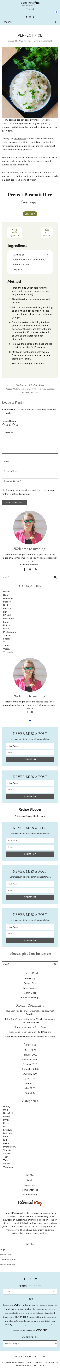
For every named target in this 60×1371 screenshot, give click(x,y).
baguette (6, 1305)
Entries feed (30, 1185)
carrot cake (23, 1309)
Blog (5, 595)
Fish (5, 611)
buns (17, 1309)
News (6, 628)
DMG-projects (50, 1362)
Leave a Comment (43, 40)
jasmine (50, 388)
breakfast (10, 1309)
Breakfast (8, 598)
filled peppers (40, 1313)
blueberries (43, 1305)
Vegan (41, 385)
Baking (6, 591)
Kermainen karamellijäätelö (18, 1036)
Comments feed (30, 1189)
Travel (6, 645)
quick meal (28, 1325)
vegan (41, 1329)
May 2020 (30, 1088)
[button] (48, 254)
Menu (32, 9)
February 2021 (30, 1054)
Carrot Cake (30, 992)
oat (42, 1321)
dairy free (48, 1309)
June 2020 (30, 1083)
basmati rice (20, 138)
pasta (8, 1324)
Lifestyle (7, 615)
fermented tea (30, 1313)
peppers (13, 1325)
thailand (32, 1331)
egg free (13, 1313)
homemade (41, 1317)
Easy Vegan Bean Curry (21, 1031)
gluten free (21, 1316)
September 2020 (30, 1069)
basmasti (23, 388)
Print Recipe (29, 202)
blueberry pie (52, 1305)
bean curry (35, 1305)
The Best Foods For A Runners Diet (23, 1010)
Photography (9, 632)
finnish (47, 1313)
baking (19, 1304)
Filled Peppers (30, 988)
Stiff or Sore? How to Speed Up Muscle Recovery (28, 1019)
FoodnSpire (25, 1362)
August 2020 (30, 1073)
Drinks (6, 605)
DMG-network (22, 1365)
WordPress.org (30, 1194)
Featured (7, 608)
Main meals (9, 618)
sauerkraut (51, 1325)
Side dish (33, 385)
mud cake (36, 1321)
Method (47, 235)
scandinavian (17, 1331)
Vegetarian (8, 652)
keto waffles (14, 1321)
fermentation (20, 1313)
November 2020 (30, 1059)
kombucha (22, 1321)
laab (28, 1321)
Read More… (33, 564)
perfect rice (27, 392)
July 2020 (30, 1078)
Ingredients (14, 235)
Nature (6, 625)
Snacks (6, 638)
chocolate (32, 1309)
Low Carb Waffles (30, 1022)
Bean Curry (30, 978)
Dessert (7, 601)
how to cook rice (37, 388)
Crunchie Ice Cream (45, 1036)
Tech (5, 642)
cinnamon (41, 1309)
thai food (26, 1331)
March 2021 (30, 1050)
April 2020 (30, 1092)
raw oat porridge (38, 1325)
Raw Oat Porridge (30, 997)
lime (31, 1321)
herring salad (33, 1317)
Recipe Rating (9, 421)
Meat (6, 621)
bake (11, 1305)
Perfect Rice (30, 983)
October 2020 (30, 1064)
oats (45, 1320)
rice (36, 392)
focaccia (11, 1317)
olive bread (52, 1321)
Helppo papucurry (22, 1027)
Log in (30, 1180)
